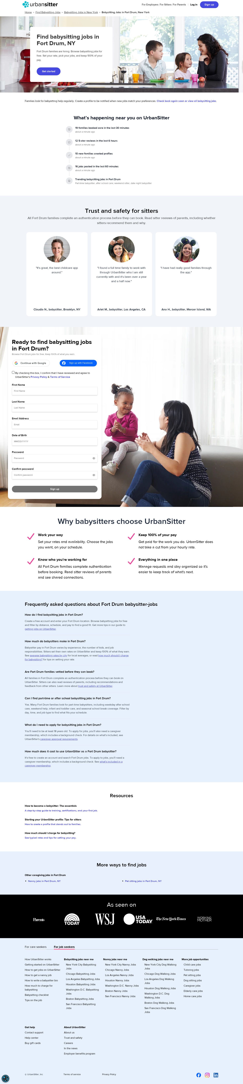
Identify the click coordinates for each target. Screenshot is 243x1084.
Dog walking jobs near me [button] (157, 959)
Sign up (209, 4)
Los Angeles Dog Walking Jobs (159, 981)
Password (18, 452)
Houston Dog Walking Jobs (160, 988)
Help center (31, 1037)
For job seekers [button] (64, 947)
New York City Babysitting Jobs (81, 966)
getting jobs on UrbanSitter (40, 629)
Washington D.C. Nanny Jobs (122, 985)
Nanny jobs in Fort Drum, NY (44, 881)
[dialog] (5, 1078)
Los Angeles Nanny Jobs (119, 975)
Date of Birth (19, 435)
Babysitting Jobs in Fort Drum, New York (125, 12)
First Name (18, 385)
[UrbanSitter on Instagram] (205, 1074)
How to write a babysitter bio (41, 980)
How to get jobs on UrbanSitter (42, 970)
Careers (68, 1043)
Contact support (34, 1032)
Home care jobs (193, 996)
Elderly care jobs (193, 991)
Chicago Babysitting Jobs (80, 974)
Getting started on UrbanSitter (42, 964)
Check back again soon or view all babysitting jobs (186, 101)
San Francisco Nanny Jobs (120, 996)
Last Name (18, 401)
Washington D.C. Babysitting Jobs (82, 991)
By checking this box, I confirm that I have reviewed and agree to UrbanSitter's (52, 375)
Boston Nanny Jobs (116, 991)
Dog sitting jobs (193, 980)
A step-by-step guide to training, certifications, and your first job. (61, 810)
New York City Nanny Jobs (120, 964)
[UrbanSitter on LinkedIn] (214, 1074)
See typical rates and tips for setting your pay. (50, 837)
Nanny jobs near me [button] (115, 959)
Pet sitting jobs (192, 975)
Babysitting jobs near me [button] (79, 959)
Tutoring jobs (191, 970)
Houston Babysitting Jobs (80, 984)
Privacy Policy (39, 377)
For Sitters (165, 4)
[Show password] (93, 458)
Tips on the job (33, 1000)
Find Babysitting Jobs (48, 12)
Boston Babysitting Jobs (80, 999)
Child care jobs (192, 964)
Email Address (20, 418)
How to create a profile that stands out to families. (53, 824)
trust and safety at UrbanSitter (95, 686)
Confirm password (23, 469)
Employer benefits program (79, 1053)
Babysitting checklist (37, 995)
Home (28, 12)
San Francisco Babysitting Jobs (81, 1006)
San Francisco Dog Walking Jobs (160, 1010)
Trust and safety (73, 1037)
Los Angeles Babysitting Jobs (83, 979)
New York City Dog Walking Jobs (160, 966)
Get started (48, 71)
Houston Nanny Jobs (117, 980)
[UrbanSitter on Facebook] (196, 1074)
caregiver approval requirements (59, 739)
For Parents (179, 4)
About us (69, 1032)
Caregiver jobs (192, 985)
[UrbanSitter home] (41, 4)
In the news (70, 1048)
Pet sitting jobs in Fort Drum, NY (143, 881)
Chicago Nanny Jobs (117, 970)
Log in (193, 4)
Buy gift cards (32, 1043)
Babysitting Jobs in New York (81, 12)
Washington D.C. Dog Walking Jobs (156, 995)
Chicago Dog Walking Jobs (160, 974)
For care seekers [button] (35, 947)
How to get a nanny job (38, 975)
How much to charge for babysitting (39, 987)
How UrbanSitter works (38, 959)
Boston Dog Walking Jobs (159, 1003)
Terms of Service (60, 377)
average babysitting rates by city (48, 655)
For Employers (150, 4)
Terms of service (72, 1074)
